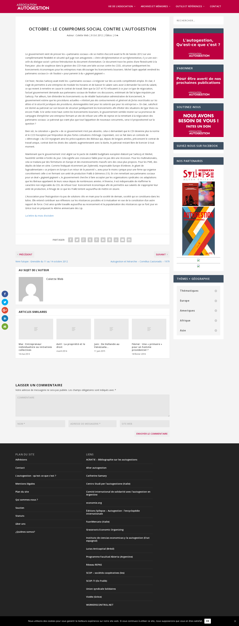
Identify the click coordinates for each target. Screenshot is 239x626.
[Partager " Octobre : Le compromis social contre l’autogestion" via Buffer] (109, 240)
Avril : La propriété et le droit (70, 345)
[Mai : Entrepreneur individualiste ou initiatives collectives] (36, 329)
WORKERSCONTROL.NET (99, 604)
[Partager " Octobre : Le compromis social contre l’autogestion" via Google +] (83, 240)
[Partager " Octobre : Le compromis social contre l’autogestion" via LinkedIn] (103, 240)
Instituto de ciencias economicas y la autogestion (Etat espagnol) (118, 539)
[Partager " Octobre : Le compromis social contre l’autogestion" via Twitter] (77, 240)
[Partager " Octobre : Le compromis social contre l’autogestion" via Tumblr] (90, 240)
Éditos (108, 35)
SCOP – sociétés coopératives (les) (105, 572)
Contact (215, 6)
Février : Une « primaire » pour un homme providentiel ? (147, 346)
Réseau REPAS (94, 564)
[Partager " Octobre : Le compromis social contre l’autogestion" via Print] (129, 240)
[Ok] (235, 621)
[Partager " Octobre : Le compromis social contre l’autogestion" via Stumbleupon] (116, 240)
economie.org (94, 502)
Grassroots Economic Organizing (105, 529)
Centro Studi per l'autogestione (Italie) (108, 483)
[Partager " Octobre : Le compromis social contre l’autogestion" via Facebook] (70, 240)
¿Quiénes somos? (25, 531)
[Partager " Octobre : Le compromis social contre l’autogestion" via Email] (122, 240)
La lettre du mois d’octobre (39, 215)
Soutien (19, 507)
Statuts (19, 515)
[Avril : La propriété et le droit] (73, 329)
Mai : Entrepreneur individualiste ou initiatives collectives (35, 346)
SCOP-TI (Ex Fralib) (96, 580)
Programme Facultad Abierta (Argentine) (109, 556)
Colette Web (82, 35)
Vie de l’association (120, 6)
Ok (207, 621)
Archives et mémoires (154, 6)
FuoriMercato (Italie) (97, 521)
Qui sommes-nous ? (26, 499)
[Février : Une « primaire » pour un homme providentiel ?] (149, 329)
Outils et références (189, 6)
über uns (20, 523)
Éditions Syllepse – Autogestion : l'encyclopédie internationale (113, 512)
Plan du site (22, 491)
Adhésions (21, 459)
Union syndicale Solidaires (101, 588)
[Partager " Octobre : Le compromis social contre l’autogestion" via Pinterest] (96, 240)
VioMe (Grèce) (94, 596)
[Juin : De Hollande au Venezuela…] (111, 329)
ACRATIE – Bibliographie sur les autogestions (111, 459)
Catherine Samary (96, 475)
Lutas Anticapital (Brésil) (100, 548)
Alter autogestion (96, 467)
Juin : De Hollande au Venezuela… (107, 345)
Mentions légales (25, 483)
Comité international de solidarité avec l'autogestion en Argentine (118, 493)
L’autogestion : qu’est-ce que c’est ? (35, 475)
